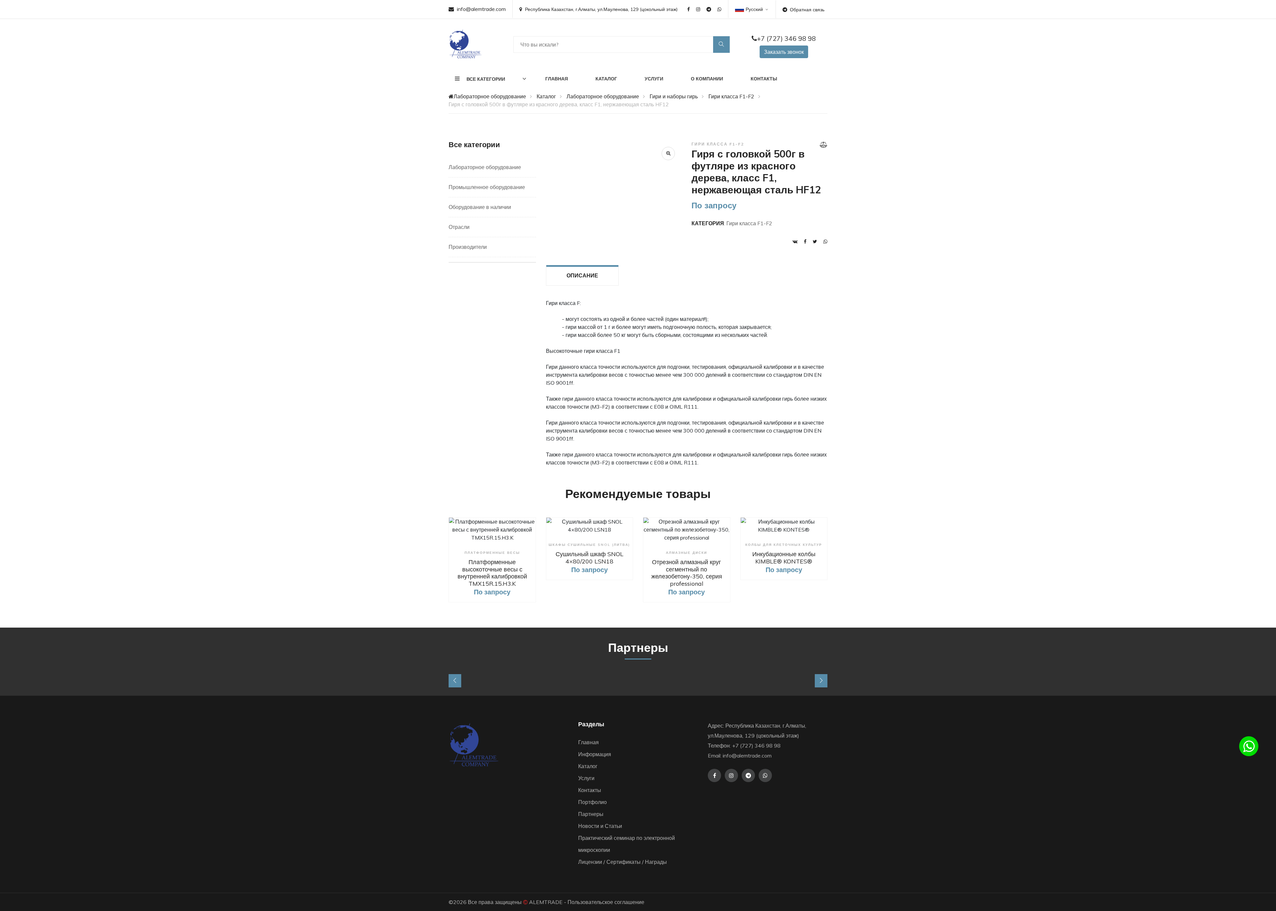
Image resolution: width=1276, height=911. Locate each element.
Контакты (764, 79)
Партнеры (590, 814)
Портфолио (592, 802)
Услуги (654, 79)
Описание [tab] (582, 275)
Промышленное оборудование (487, 187)
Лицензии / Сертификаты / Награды (622, 862)
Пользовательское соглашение (606, 902)
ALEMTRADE (546, 902)
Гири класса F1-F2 (731, 96)
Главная (556, 79)
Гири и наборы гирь (674, 96)
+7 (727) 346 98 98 (786, 38)
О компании (707, 79)
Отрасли (459, 227)
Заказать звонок (784, 52)
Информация (594, 754)
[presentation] (455, 680)
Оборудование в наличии (480, 207)
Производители (468, 247)
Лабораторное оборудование (490, 96)
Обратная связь (807, 10)
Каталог (606, 79)
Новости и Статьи (600, 826)
